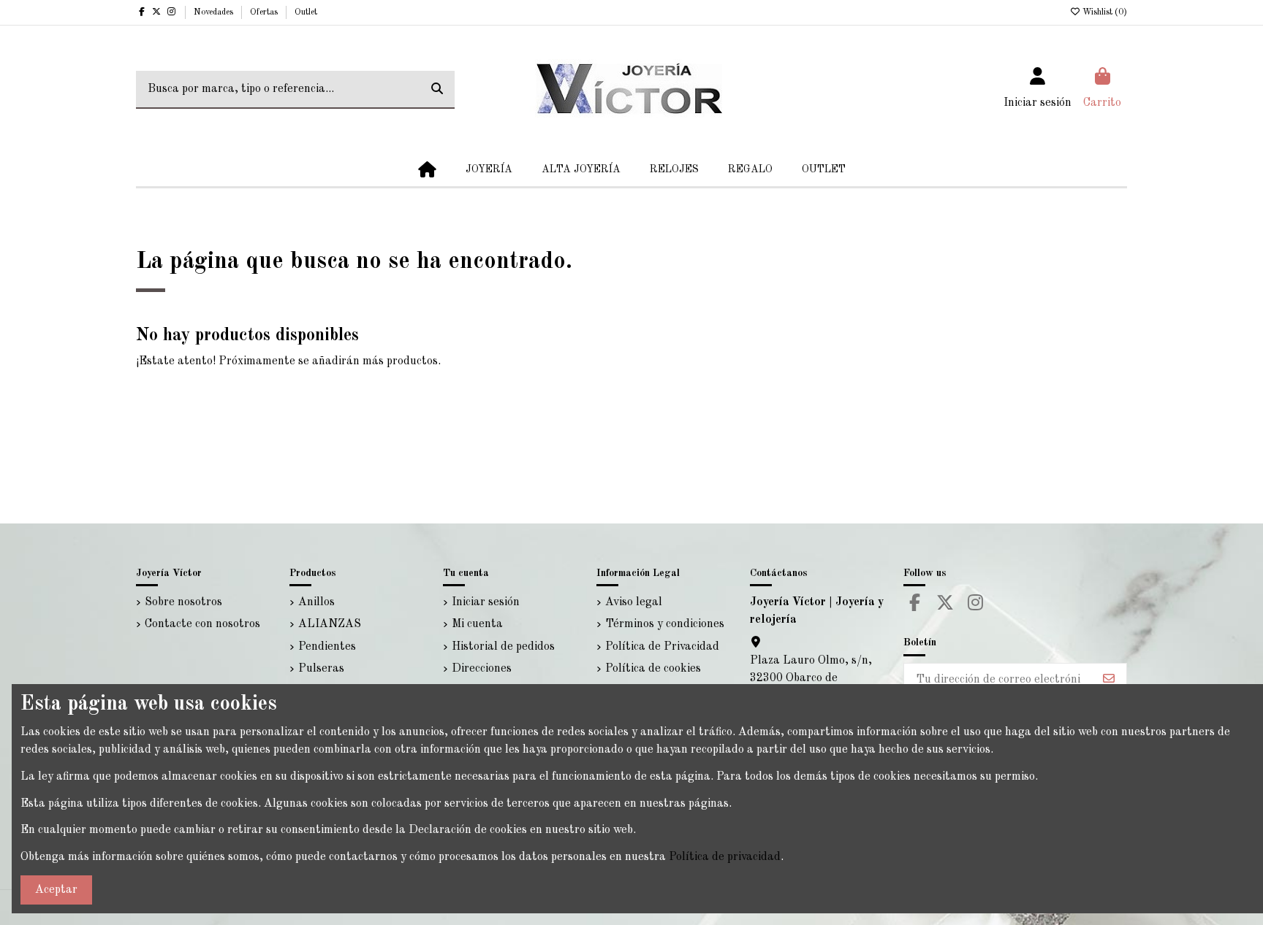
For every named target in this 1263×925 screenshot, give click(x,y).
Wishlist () (1103, 12)
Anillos (316, 602)
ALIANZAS (329, 624)
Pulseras (321, 669)
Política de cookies (653, 669)
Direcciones (482, 669)
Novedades (214, 12)
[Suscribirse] (1108, 679)
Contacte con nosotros (202, 624)
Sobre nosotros (183, 602)
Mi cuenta (477, 624)
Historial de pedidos (503, 647)
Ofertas (265, 12)
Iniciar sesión (486, 602)
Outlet (306, 12)
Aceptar (56, 890)
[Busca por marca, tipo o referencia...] (437, 90)
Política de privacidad (725, 857)
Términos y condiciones (664, 624)
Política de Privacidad (662, 647)
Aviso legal (633, 602)
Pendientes (327, 647)
